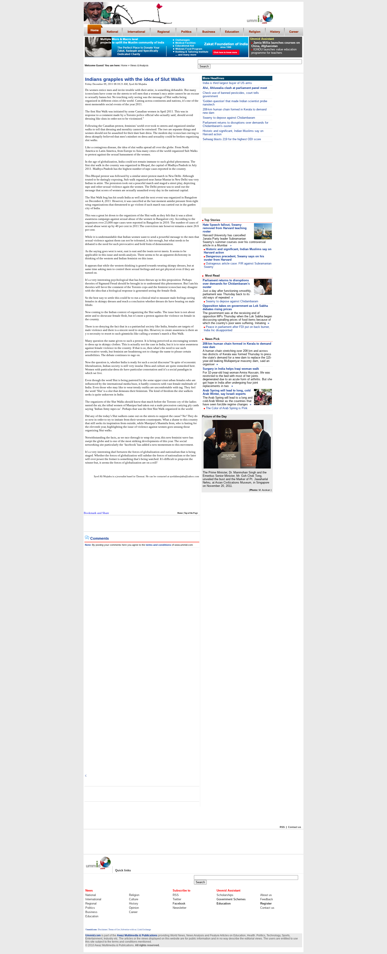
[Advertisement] (141, 523)
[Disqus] (142, 604)
